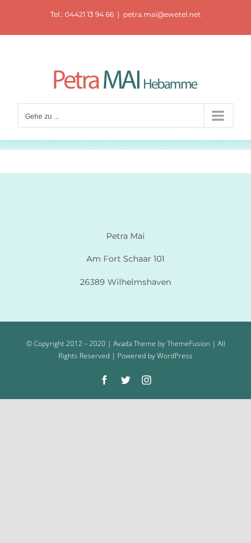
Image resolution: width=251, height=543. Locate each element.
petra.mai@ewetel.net (162, 14)
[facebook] (104, 380)
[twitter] (125, 380)
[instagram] (146, 380)
